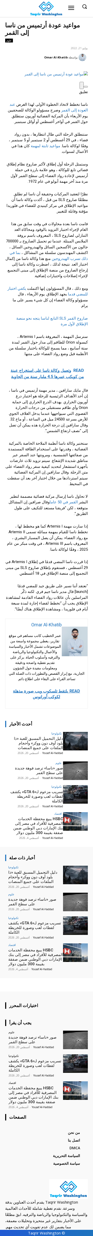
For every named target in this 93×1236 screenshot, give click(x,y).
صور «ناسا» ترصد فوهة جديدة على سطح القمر (39, 770)
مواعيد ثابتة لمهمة (45, 146)
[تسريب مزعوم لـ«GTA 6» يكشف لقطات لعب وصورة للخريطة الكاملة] (75, 794)
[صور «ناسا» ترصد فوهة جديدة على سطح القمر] (75, 770)
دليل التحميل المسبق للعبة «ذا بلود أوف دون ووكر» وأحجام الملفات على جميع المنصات (38, 743)
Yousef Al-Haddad (52, 753)
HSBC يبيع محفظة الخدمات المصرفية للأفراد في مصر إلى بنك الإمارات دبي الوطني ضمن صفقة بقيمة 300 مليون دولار (38, 826)
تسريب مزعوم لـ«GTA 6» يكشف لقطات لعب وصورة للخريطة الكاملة (36, 796)
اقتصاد (58, 813)
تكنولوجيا (56, 733)
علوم (9, 40)
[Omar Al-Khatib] (83, 57)
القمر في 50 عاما (64, 502)
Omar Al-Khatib (56, 57)
